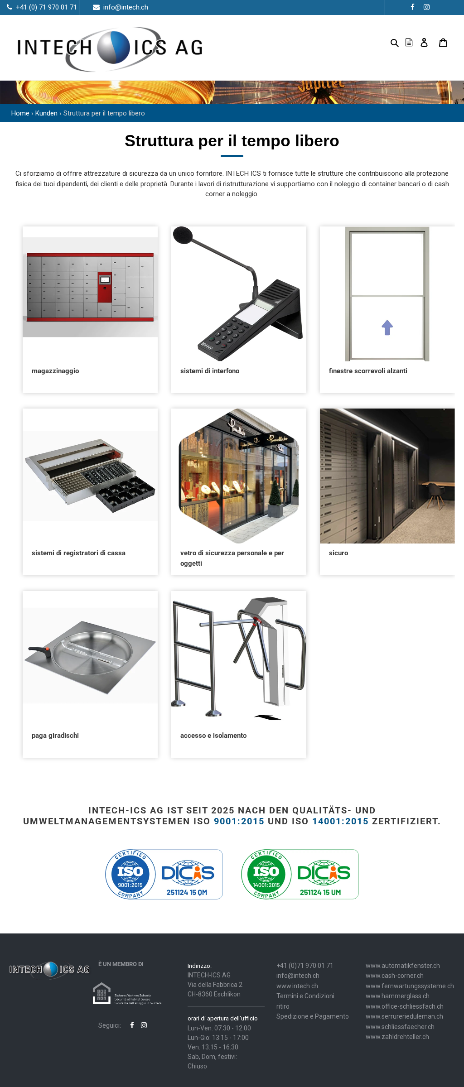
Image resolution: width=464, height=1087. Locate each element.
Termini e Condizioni (305, 996)
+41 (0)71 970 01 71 (305, 965)
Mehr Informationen (90, 305)
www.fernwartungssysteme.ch (410, 986)
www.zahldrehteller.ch (397, 1036)
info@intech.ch (297, 975)
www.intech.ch (297, 986)
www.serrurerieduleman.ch (404, 1016)
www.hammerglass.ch (398, 996)
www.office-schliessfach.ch (405, 1006)
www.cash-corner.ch (395, 975)
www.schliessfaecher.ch (400, 1026)
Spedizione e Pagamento (312, 1016)
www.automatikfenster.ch (403, 965)
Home (20, 113)
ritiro (283, 1006)
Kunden (46, 113)
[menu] (380, 42)
